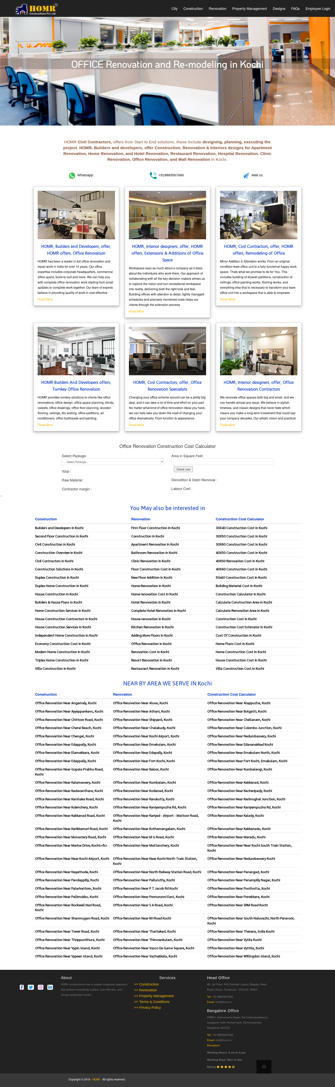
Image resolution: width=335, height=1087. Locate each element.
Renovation (217, 8)
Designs (279, 8)
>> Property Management (154, 996)
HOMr (97, 1079)
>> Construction (146, 984)
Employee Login (318, 8)
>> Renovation (145, 990)
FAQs (295, 8)
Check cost (183, 469)
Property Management (249, 8)
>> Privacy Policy (147, 1008)
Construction (193, 8)
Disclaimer (213, 1045)
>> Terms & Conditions (151, 1002)
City (175, 8)
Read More (45, 299)
